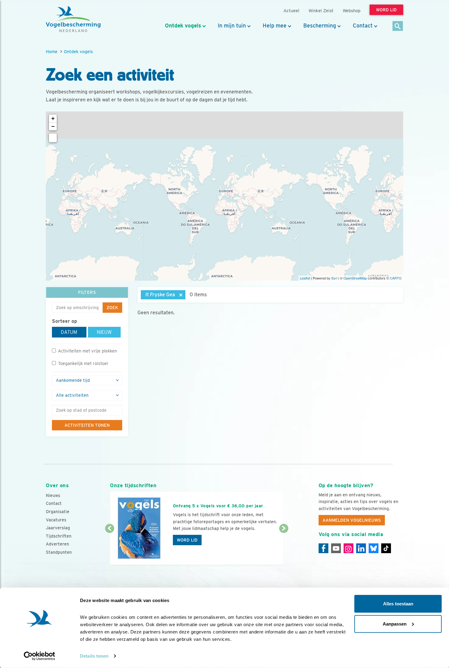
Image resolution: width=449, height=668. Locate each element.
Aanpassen (395, 623)
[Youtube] (336, 548)
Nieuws (53, 495)
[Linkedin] (361, 548)
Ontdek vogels (183, 26)
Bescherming (319, 26)
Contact (363, 26)
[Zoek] (397, 26)
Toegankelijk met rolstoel (83, 363)
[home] (73, 19)
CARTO (396, 278)
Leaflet (305, 278)
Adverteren (57, 544)
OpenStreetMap (355, 278)
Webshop (351, 10)
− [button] (53, 126)
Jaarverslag (58, 527)
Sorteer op (64, 321)
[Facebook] (323, 548)
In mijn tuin (232, 26)
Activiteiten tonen (87, 425)
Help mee (275, 26)
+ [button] (53, 118)
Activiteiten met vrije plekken (87, 350)
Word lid (187, 540)
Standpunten (59, 552)
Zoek (112, 307)
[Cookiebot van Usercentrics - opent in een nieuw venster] (39, 656)
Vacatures (56, 519)
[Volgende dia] (284, 547)
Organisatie (57, 511)
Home (51, 51)
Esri (334, 278)
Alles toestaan (398, 603)
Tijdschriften (58, 536)
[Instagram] (348, 548)
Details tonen (94, 656)
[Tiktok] (386, 548)
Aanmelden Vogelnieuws (352, 520)
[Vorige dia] (109, 547)
